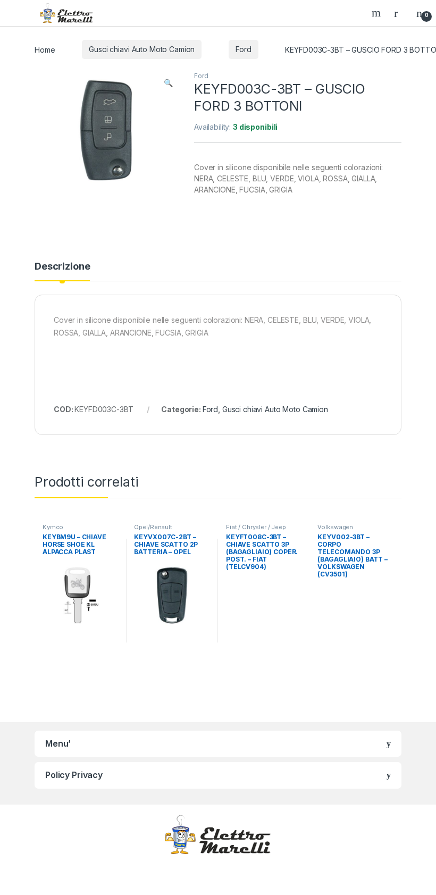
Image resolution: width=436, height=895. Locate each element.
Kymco (53, 527)
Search (377, 13)
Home (45, 49)
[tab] (62, 271)
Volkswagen (335, 527)
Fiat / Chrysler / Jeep (256, 527)
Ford (243, 49)
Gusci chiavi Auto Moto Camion (142, 49)
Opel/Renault (153, 527)
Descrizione (62, 267)
